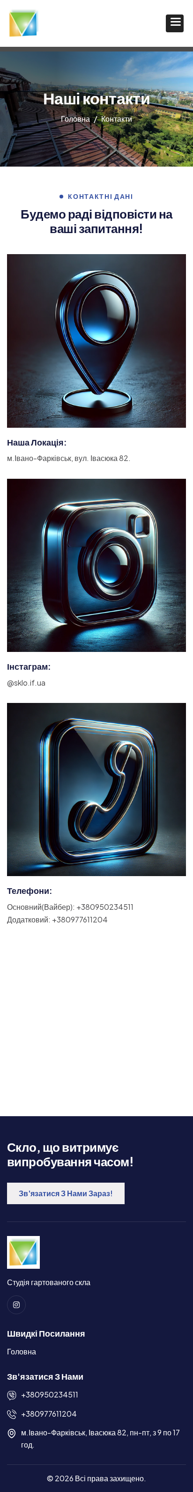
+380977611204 (49, 1414)
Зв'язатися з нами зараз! (66, 1193)
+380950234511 (49, 1394)
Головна (21, 1351)
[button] (175, 23)
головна (75, 119)
